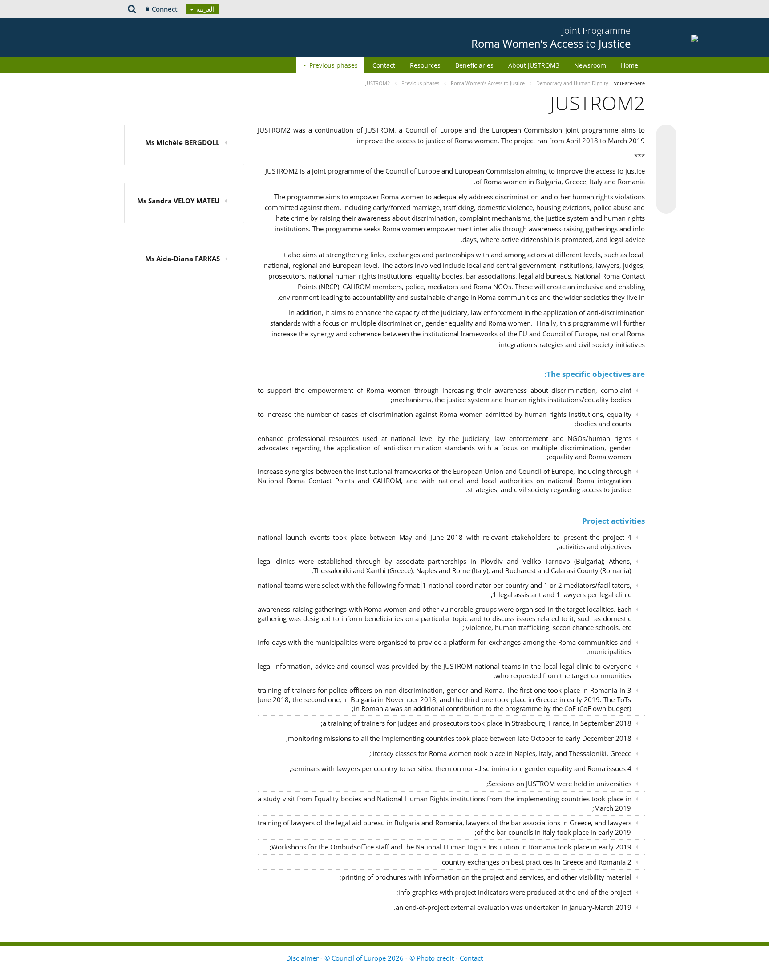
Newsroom (590, 65)
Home (629, 65)
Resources (425, 65)
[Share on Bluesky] (666, 135)
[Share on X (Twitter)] (666, 152)
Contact (383, 65)
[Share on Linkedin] (666, 186)
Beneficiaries (474, 65)
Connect (165, 8)
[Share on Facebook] (666, 169)
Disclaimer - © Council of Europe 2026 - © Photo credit (371, 958)
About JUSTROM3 (533, 65)
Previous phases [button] (333, 65)
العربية (204, 8)
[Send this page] (666, 203)
